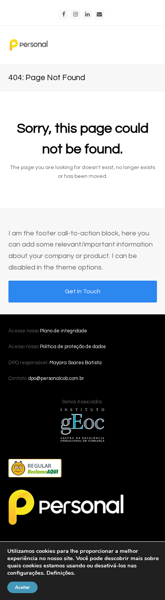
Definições (60, 572)
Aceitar (22, 587)
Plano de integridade (63, 331)
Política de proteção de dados (73, 346)
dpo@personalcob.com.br (56, 378)
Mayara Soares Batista (76, 362)
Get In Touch (83, 291)
